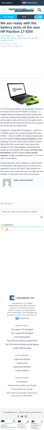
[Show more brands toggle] (40, 17)
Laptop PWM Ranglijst (22, 348)
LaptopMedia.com (7, 36)
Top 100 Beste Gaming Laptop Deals (22, 341)
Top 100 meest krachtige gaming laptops (22, 344)
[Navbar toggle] (4, 10)
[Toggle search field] (39, 10)
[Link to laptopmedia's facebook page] (18, 416)
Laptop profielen (22, 371)
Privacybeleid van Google (22, 389)
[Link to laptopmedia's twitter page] (22, 416)
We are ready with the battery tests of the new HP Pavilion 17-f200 (18, 39)
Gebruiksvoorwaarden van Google (22, 385)
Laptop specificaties (22, 359)
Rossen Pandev (11, 44)
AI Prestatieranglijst (22, 337)
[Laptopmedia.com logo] (22, 10)
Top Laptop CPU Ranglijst (22, 329)
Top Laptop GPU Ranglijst (22, 333)
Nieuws (19, 36)
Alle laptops (8, 17)
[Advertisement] (22, 63)
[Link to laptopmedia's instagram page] (26, 416)
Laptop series (22, 363)
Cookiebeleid (22, 382)
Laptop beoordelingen (22, 367)
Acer (24, 17)
